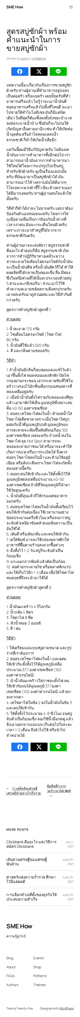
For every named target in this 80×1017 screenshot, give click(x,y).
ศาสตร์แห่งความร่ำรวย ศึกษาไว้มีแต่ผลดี (30, 879)
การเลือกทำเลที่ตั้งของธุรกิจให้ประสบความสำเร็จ (31, 896)
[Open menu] (71, 7)
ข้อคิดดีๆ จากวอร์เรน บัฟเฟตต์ (59, 788)
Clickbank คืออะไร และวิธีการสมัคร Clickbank (31, 844)
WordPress (66, 1008)
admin (25, 58)
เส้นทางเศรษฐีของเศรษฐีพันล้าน (26, 861)
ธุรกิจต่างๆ (39, 58)
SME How (14, 6)
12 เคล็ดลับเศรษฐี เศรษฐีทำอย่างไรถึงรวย (23, 791)
